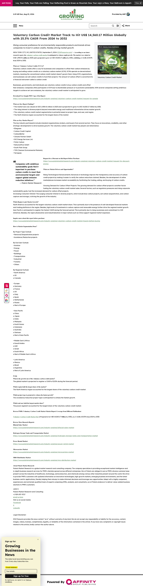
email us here (18, 497)
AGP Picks (6, 3)
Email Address (11, 567)
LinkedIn (16, 508)
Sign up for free (21, 576)
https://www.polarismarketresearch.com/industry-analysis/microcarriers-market (43, 452)
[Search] (113, 26)
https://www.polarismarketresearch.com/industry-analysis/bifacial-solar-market (43, 428)
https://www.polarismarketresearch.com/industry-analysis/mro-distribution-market (44, 460)
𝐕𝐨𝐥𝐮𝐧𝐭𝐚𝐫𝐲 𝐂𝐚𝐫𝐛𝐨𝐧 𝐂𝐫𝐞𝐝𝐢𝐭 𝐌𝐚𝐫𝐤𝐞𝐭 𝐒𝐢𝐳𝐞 (26, 417)
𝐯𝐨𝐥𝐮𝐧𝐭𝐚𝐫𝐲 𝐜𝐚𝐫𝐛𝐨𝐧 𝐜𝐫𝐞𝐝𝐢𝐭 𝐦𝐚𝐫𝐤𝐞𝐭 (37, 55)
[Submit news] (6, 285)
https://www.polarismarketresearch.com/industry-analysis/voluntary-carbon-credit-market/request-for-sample (55, 99)
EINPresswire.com (64, 52)
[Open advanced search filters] (117, 26)
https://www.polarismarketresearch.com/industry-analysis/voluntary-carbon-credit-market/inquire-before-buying (56, 221)
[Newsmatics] (6, 300)
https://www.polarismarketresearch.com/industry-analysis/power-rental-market (43, 444)
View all (138, 3)
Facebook (17, 503)
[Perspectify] (6, 290)
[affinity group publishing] (6, 295)
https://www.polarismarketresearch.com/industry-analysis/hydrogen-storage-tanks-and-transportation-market (55, 436)
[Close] (38, 539)
